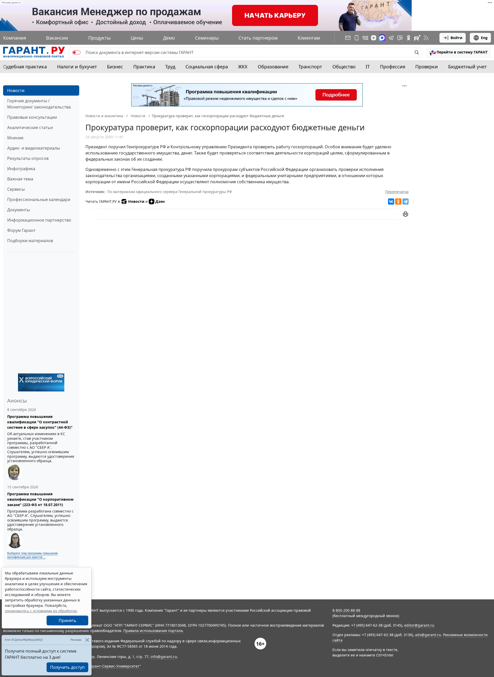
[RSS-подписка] (426, 38)
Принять (67, 620)
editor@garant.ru (419, 625)
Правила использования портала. (153, 630)
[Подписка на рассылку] (348, 38)
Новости (15, 90)
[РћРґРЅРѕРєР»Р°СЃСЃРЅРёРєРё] (398, 201)
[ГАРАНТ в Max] (382, 37)
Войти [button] (456, 37)
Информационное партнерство (39, 220)
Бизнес (115, 66)
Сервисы (16, 189)
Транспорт (310, 66)
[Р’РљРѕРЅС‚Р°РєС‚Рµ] (391, 201)
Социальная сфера (207, 66)
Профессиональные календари (38, 199)
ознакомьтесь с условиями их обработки (41, 610)
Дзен (160, 201)
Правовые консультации (32, 117)
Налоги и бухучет (77, 66)
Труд (170, 66)
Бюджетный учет (467, 66)
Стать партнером (258, 38)
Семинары (207, 38)
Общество (344, 66)
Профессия (392, 66)
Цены (137, 38)
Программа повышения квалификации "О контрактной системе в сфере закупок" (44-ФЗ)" (40, 422)
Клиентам (309, 38)
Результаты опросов (28, 158)
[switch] (76, 52)
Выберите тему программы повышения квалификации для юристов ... (32, 555)
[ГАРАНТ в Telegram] (391, 38)
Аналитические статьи (30, 127)
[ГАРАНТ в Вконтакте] (365, 38)
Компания (14, 38)
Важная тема (20, 179)
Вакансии (57, 38)
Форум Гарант (21, 230)
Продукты (99, 38)
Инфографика (21, 168)
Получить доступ (67, 667)
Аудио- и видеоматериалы (33, 148)
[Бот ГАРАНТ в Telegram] (400, 38)
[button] (458, 52)
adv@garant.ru (428, 634)
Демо (169, 38)
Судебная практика (25, 66)
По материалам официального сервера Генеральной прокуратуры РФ (169, 191)
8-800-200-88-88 (346, 610)
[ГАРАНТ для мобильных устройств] (357, 38)
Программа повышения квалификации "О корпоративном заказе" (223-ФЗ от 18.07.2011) (40, 499)
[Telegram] (405, 201)
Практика (144, 66)
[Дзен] (373, 37)
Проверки (426, 66)
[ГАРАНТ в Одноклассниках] (408, 38)
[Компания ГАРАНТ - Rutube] (417, 38)
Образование (273, 66)
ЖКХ (243, 66)
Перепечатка (397, 191)
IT (368, 66)
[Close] (87, 640)
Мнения (15, 138)
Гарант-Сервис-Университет (114, 666)
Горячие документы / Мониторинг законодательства (39, 104)
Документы (18, 210)
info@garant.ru (164, 656)
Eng (484, 37)
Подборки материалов (30, 240)
